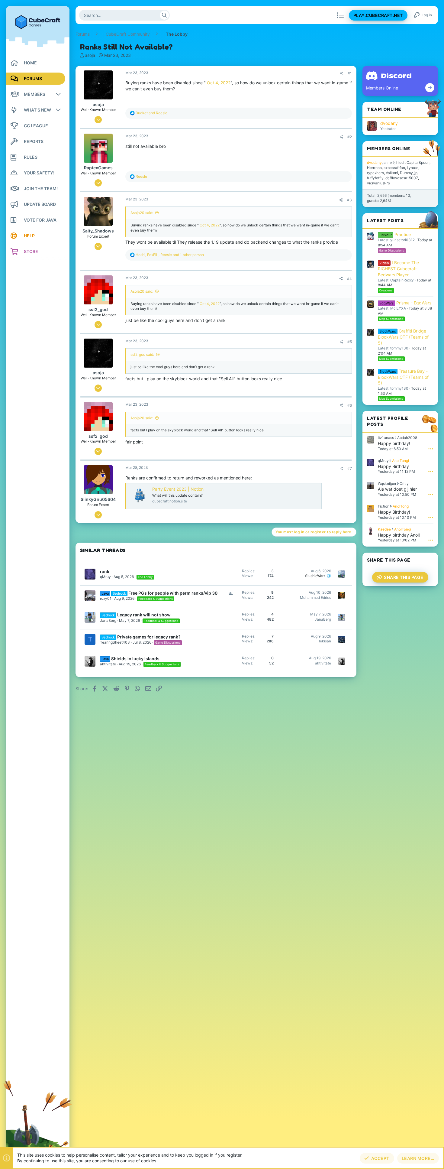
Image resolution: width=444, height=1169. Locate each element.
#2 (349, 137)
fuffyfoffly (375, 178)
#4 (349, 278)
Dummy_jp (408, 172)
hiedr (400, 162)
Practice (395, 234)
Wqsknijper (387, 483)
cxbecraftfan (394, 167)
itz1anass (386, 437)
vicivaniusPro (378, 183)
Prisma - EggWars (405, 302)
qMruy (105, 576)
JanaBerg (108, 620)
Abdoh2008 (407, 437)
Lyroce (412, 167)
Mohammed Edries (315, 597)
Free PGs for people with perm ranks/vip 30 (172, 593)
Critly (404, 483)
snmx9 (389, 162)
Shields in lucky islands (135, 658)
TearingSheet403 (115, 642)
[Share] (342, 73)
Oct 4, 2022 (218, 82)
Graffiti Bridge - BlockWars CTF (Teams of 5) (403, 337)
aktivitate (108, 664)
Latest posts (385, 220)
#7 (349, 468)
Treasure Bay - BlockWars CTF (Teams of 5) (403, 377)
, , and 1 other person (170, 254)
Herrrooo (374, 167)
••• (430, 448)
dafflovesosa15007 (401, 178)
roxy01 (105, 598)
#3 (349, 200)
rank (104, 571)
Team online (384, 109)
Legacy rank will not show (144, 614)
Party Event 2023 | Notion (178, 489)
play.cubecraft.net (378, 15)
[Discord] (429, 87)
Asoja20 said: (141, 212)
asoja (90, 55)
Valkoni (392, 172)
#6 (349, 405)
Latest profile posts (387, 421)
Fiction (383, 506)
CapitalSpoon (418, 162)
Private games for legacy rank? (149, 636)
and (151, 113)
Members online (388, 148)
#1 (350, 73)
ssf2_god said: (142, 354)
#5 (349, 341)
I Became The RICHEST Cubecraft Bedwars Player (398, 268)
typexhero (375, 172)
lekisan (325, 641)
